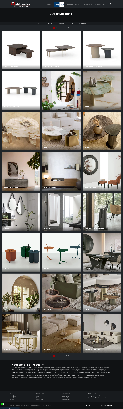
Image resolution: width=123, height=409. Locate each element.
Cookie (6, 408)
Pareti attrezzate (40, 399)
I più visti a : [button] (82, 23)
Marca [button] (40, 23)
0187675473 (93, 396)
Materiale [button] (61, 23)
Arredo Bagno (65, 396)
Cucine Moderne (40, 393)
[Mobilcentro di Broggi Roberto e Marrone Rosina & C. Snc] (21, 4)
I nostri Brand (13, 396)
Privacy (2, 408)
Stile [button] (72, 23)
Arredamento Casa (67, 393)
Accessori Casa (65, 395)
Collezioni (69, 4)
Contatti (105, 4)
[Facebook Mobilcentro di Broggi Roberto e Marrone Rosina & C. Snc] (87, 405)
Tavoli (37, 396)
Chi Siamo (12, 393)
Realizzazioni (88, 4)
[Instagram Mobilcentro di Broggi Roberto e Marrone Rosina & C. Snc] (89, 405)
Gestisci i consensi (14, 408)
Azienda (49, 4)
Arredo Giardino (66, 399)
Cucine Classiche (40, 395)
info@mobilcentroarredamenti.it (99, 397)
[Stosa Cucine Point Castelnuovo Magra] (59, 4)
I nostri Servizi (13, 397)
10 (68, 27)
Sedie (37, 397)
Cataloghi (78, 4)
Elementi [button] (50, 23)
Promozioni (97, 4)
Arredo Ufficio (65, 397)
